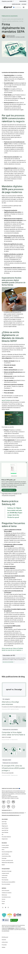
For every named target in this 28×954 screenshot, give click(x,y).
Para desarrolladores (6, 836)
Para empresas (5, 879)
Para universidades (6, 884)
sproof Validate (5, 832)
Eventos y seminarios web (7, 860)
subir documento (8, 490)
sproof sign (4, 821)
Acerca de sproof (5, 890)
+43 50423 (23, 4)
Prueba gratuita (5, 847)
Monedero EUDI (7, 760)
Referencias (4, 877)
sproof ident (4, 823)
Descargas (4, 858)
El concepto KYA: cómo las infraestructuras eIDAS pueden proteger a (13, 768)
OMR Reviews (11, 928)
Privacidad (4, 944)
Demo (3, 849)
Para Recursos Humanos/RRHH (8, 882)
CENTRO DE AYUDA (16, 4)
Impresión (4, 939)
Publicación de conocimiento (10, 729)
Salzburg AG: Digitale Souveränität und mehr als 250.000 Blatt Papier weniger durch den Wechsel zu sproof (14, 512)
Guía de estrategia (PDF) (7, 851)
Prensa (3, 901)
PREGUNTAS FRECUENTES (7, 862)
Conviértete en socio (6, 897)
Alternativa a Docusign (6, 871)
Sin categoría (6, 699)
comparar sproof (5, 873)
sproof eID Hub (5, 830)
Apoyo (3, 903)
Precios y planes (5, 845)
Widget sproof (5, 826)
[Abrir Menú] (23, 7)
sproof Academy (5, 854)
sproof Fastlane (6, 400)
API (2, 834)
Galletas (3, 947)
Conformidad (4, 875)
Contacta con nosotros (6, 892)
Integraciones (5, 838)
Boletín (3, 864)
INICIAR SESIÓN (22, 1)
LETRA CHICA (5, 942)
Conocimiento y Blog (6, 856)
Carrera (3, 899)
